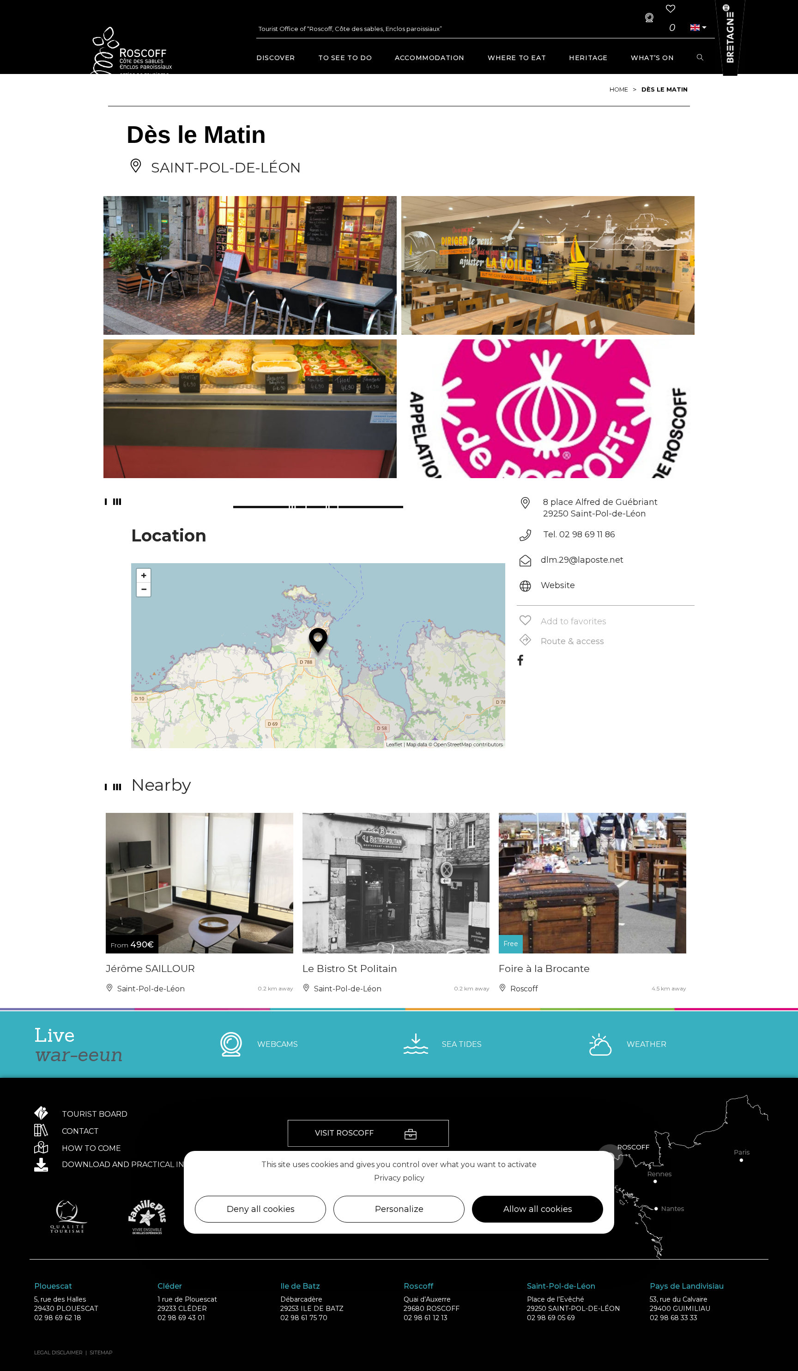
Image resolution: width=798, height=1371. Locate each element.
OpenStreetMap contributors (468, 744)
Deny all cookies (261, 1210)
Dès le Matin (664, 89)
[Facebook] (520, 663)
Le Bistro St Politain (349, 968)
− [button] (144, 589)
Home (619, 89)
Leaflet (394, 744)
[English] (695, 27)
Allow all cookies (537, 1210)
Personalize (399, 1210)
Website (558, 585)
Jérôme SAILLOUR (150, 968)
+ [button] (144, 575)
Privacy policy (399, 1178)
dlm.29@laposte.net (582, 560)
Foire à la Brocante (544, 968)
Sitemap (101, 1352)
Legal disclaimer (58, 1352)
